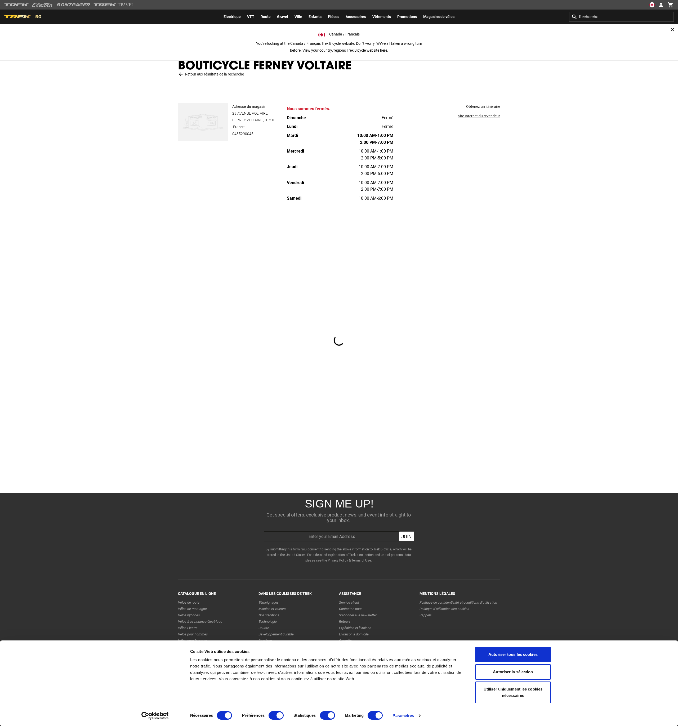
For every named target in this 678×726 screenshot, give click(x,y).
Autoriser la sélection (513, 672)
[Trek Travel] (113, 4)
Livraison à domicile (354, 634)
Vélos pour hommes (193, 634)
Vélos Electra (188, 628)
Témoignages (268, 602)
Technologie (267, 621)
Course (263, 628)
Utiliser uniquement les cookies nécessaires (513, 692)
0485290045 (242, 134)
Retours (345, 621)
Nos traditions (268, 615)
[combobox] (621, 17)
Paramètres (403, 715)
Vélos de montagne (192, 609)
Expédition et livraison (355, 628)
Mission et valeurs (272, 609)
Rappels (426, 615)
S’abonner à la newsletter (358, 615)
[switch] (276, 715)
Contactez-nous (351, 609)
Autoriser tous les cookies (513, 654)
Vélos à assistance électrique (200, 621)
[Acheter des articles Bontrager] (73, 4)
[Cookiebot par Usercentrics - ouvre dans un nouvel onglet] (155, 716)
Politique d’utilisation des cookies (444, 609)
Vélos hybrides (189, 615)
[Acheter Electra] (42, 5)
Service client (349, 602)
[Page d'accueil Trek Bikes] (16, 4)
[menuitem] (232, 17)
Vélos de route (188, 602)
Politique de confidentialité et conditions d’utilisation (458, 602)
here (383, 50)
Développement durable (276, 634)
